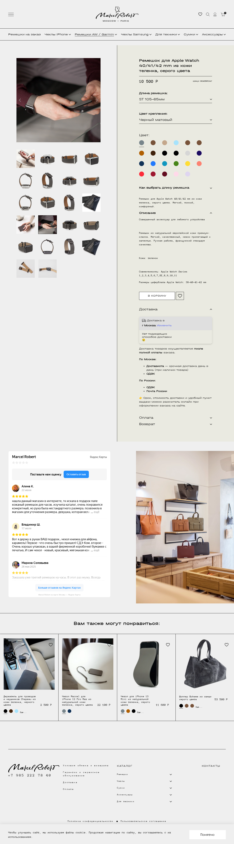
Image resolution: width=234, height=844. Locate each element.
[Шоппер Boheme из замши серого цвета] (205, 664)
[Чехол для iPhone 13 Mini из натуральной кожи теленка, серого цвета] (146, 663)
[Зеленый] (176, 163)
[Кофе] (164, 142)
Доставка (70, 782)
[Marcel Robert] (117, 14)
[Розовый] (176, 174)
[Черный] (164, 153)
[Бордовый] (164, 174)
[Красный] (141, 174)
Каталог (125, 765)
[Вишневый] (153, 174)
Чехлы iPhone (56, 34)
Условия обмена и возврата (86, 765)
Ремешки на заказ (24, 34)
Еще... (22, 712)
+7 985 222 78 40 (30, 775)
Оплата (68, 789)
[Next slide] (97, 100)
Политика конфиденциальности (91, 821)
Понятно (208, 834)
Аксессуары (212, 34)
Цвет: (144, 135)
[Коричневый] (153, 142)
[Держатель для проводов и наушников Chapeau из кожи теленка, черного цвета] (29, 663)
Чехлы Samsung (134, 34)
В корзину (157, 295)
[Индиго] (199, 153)
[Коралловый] (199, 163)
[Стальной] (187, 153)
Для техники (166, 34)
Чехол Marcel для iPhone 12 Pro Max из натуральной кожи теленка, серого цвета (77, 700)
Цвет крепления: (153, 113)
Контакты (211, 765)
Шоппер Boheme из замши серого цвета (195, 698)
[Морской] (164, 163)
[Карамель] (141, 153)
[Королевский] (153, 163)
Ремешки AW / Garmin (94, 34)
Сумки (189, 34)
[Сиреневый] (187, 174)
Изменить (164, 325)
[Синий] (141, 163)
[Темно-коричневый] (153, 153)
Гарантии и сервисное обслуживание (81, 774)
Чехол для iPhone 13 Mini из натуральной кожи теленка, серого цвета (135, 700)
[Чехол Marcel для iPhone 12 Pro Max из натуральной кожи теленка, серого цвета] (87, 663)
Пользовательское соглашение (144, 821)
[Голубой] (176, 142)
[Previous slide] (20, 100)
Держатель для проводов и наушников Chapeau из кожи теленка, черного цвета (20, 700)
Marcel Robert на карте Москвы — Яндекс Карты (59, 595)
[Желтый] (187, 163)
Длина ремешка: (153, 93)
